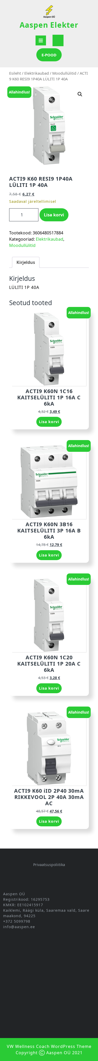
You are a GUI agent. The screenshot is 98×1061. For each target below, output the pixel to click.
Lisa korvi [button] (49, 421)
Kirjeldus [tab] (25, 262)
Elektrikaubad (36, 73)
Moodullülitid (64, 73)
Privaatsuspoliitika (49, 864)
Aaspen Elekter (49, 25)
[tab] (41, 40)
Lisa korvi (54, 215)
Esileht (15, 73)
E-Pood (49, 54)
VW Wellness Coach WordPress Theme (49, 1046)
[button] (80, 94)
